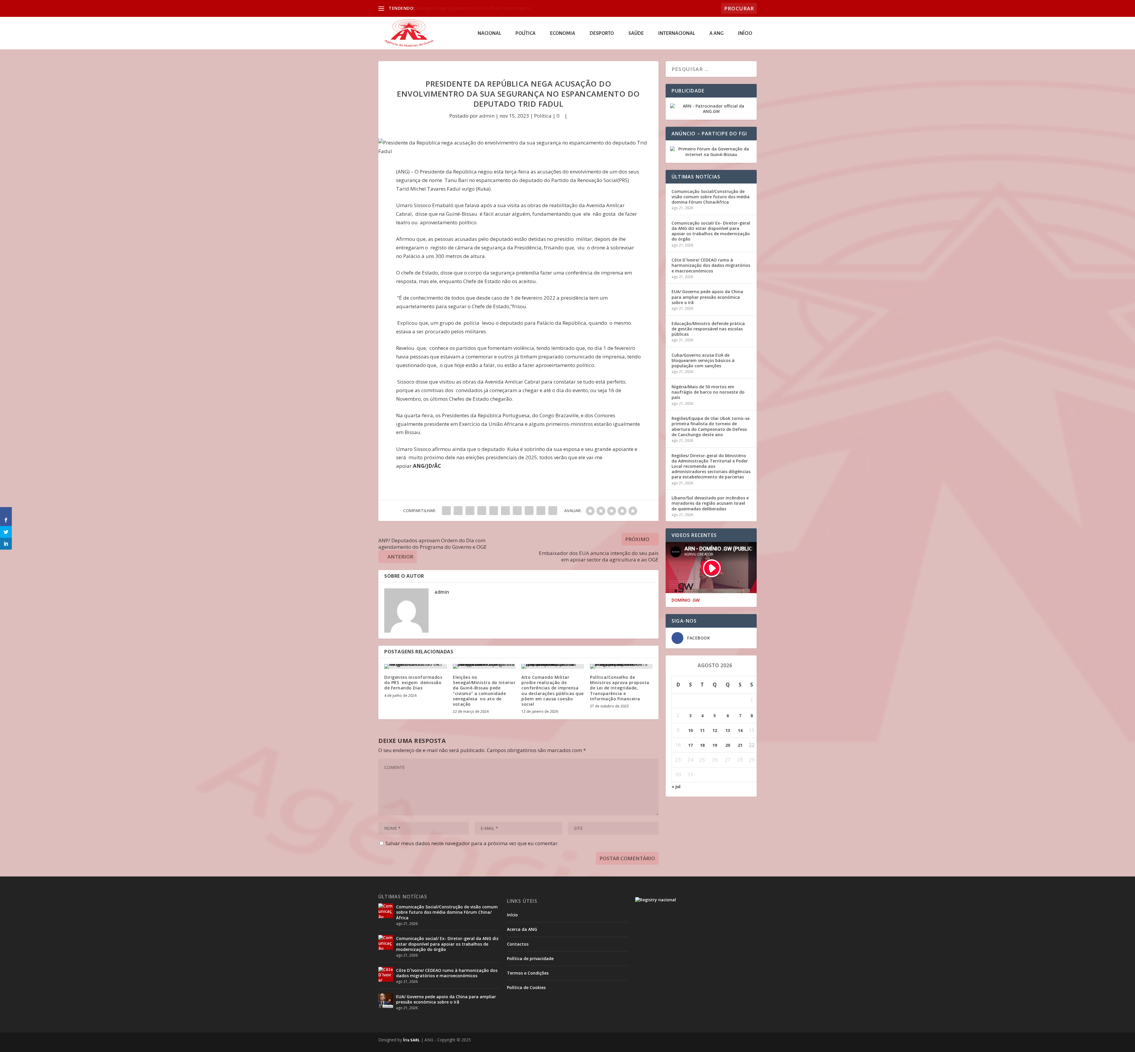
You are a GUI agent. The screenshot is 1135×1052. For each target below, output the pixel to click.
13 (727, 730)
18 (702, 745)
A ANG (716, 33)
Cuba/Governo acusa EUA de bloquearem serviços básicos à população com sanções (703, 360)
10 (690, 730)
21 (740, 745)
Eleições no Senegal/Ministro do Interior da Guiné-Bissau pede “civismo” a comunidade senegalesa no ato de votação (484, 690)
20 (727, 745)
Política (525, 33)
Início (745, 33)
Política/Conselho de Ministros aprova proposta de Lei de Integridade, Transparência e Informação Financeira (619, 688)
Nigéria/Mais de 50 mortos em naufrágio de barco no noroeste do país (708, 392)
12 (714, 730)
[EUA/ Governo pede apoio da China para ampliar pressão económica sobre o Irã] (385, 1000)
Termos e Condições (528, 973)
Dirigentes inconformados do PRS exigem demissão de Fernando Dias (413, 682)
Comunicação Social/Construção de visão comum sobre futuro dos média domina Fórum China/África (711, 197)
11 (702, 730)
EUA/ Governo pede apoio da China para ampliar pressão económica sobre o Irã (707, 297)
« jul (676, 786)
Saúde (636, 33)
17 (690, 745)
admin (486, 115)
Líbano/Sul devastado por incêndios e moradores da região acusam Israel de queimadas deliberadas (710, 503)
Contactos (517, 944)
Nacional (489, 33)
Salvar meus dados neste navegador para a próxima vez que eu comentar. (472, 843)
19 (714, 745)
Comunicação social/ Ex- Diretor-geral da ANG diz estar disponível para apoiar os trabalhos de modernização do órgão (711, 231)
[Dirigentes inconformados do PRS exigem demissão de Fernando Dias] (415, 666)
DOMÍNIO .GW (686, 600)
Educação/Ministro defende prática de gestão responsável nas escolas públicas (708, 329)
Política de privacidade (530, 958)
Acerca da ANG (522, 929)
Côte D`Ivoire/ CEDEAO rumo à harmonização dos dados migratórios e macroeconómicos (711, 265)
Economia (562, 33)
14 (740, 730)
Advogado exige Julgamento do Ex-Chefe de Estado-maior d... (475, 8)
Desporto (602, 33)
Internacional (676, 33)
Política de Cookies (526, 987)
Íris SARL (411, 1040)
